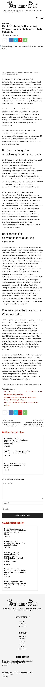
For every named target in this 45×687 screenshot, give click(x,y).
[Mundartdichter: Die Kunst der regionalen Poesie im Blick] (36, 455)
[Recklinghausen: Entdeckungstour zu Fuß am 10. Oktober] (31, 544)
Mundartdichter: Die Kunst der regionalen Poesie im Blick (17, 452)
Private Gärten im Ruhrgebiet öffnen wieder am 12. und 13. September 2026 (15, 571)
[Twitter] (16, 40)
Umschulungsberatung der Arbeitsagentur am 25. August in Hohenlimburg (15, 583)
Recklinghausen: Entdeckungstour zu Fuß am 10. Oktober (14, 543)
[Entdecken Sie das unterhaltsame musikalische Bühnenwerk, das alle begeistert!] (36, 442)
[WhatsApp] (25, 40)
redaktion (8, 35)
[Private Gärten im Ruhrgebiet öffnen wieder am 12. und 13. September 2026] (31, 572)
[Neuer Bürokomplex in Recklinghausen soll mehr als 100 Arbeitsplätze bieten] (31, 532)
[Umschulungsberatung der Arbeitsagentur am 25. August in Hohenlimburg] (31, 584)
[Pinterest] (20, 40)
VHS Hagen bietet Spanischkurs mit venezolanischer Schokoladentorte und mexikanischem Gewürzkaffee (13, 557)
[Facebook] (11, 40)
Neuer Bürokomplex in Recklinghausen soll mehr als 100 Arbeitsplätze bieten (15, 531)
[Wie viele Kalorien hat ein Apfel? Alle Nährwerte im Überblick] (36, 467)
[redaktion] (3, 35)
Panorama (5, 23)
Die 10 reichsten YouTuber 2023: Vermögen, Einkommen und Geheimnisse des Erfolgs (33, 424)
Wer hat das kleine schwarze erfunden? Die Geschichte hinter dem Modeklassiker (11, 424)
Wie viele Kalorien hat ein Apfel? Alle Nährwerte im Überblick (15, 465)
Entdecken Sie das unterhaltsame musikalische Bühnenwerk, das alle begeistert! (16, 441)
